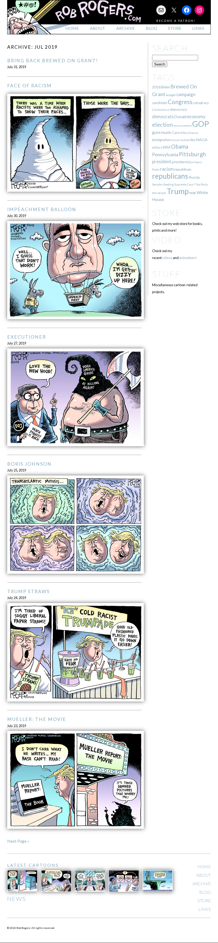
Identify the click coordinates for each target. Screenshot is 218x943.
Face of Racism (29, 85)
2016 (156, 87)
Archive (125, 28)
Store (174, 28)
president (161, 161)
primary (196, 162)
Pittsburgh (192, 154)
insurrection (181, 140)
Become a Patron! (175, 20)
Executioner (26, 337)
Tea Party (201, 184)
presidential (181, 162)
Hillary (184, 132)
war (192, 192)
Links (198, 28)
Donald (180, 116)
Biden (165, 87)
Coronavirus (160, 109)
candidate (159, 103)
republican (182, 169)
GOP (200, 123)
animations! (188, 258)
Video (166, 240)
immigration (161, 139)
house (193, 132)
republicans (170, 176)
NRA (166, 147)
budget (171, 95)
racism (167, 169)
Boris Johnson (29, 464)
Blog (151, 28)
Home (72, 28)
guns (156, 132)
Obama (179, 146)
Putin (156, 169)
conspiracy (201, 103)
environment (182, 125)
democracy (178, 109)
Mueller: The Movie (36, 719)
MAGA (202, 139)
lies (193, 139)
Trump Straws (28, 591)
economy (196, 116)
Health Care (170, 132)
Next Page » (18, 840)
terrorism (159, 193)
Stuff (166, 274)
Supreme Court (184, 184)
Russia (194, 177)
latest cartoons (33, 864)
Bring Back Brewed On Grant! (52, 60)
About (97, 28)
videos (167, 258)
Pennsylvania (165, 154)
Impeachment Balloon (41, 209)
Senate (157, 184)
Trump (178, 191)
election (162, 124)
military (157, 147)
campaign (185, 94)
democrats (163, 116)
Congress (180, 101)
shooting (168, 184)
